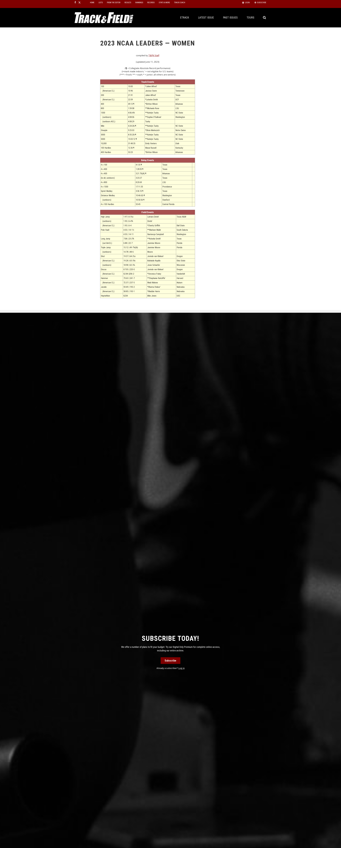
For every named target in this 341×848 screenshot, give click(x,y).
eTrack (184, 17)
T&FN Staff (153, 55)
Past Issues (230, 17)
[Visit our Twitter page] (79, 2)
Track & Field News (104, 17)
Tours (250, 17)
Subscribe (170, 660)
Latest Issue (206, 17)
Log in (181, 668)
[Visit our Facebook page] (75, 2)
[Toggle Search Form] (264, 18)
